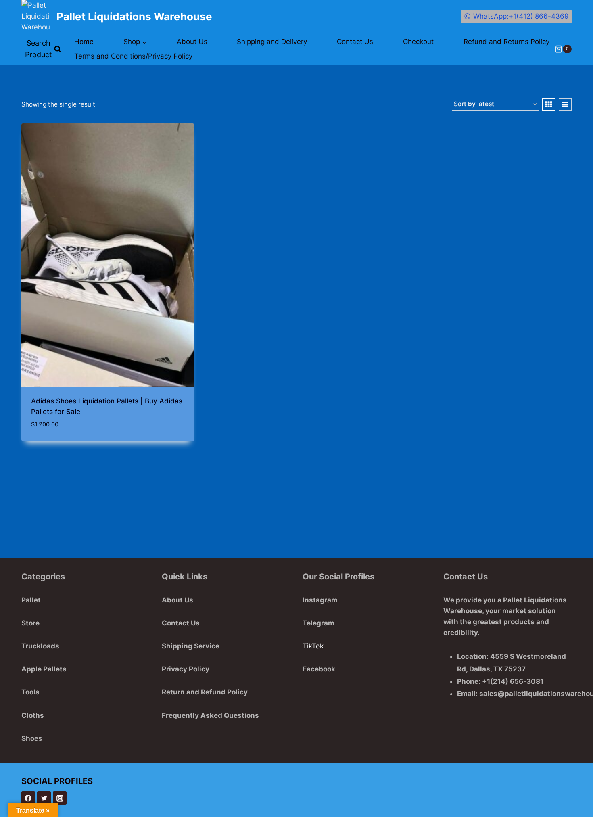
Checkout (418, 42)
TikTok (313, 646)
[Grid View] (548, 104)
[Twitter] (44, 798)
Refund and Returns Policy (506, 42)
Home (84, 42)
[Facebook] (28, 798)
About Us (192, 42)
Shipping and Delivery (272, 42)
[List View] (565, 104)
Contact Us (355, 42)
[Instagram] (60, 798)
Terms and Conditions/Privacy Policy (133, 56)
